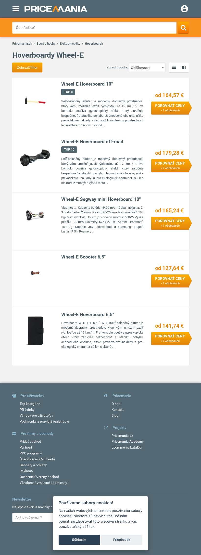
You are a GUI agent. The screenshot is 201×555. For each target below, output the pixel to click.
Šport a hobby (46, 43)
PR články (27, 410)
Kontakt (118, 410)
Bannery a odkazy (33, 465)
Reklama (26, 471)
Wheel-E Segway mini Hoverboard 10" (101, 199)
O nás (116, 404)
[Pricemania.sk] (56, 9)
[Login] (184, 9)
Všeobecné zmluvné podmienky (43, 483)
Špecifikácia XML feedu (37, 459)
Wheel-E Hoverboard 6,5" (87, 314)
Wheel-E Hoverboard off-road (92, 141)
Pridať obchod (30, 441)
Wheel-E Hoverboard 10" (87, 84)
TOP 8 (68, 92)
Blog (115, 415)
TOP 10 (69, 149)
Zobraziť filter (27, 67)
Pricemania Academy (128, 441)
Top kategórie (30, 404)
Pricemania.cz (122, 436)
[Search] (183, 27)
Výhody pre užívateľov (36, 415)
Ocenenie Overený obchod (39, 477)
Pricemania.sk (22, 43)
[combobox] (147, 67)
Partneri (26, 447)
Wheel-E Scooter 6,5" (83, 257)
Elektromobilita (70, 43)
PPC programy (31, 453)
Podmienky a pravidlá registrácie (44, 421)
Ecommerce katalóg (127, 447)
